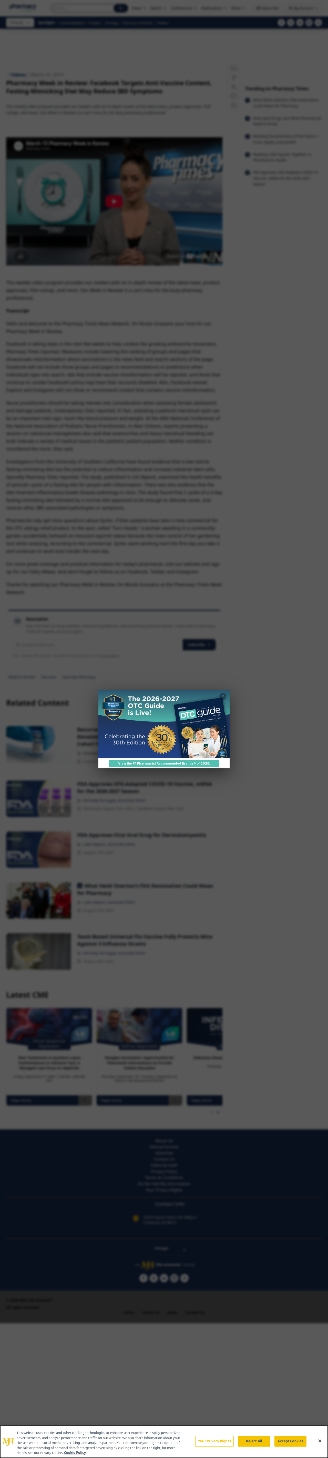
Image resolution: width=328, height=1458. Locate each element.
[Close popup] (223, 696)
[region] (164, 1441)
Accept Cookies (290, 1441)
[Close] (319, 1441)
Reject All (254, 1441)
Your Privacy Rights (214, 1441)
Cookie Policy (75, 1452)
